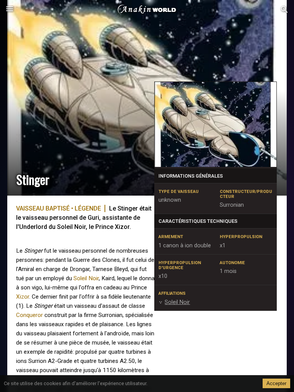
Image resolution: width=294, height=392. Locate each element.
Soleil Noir (86, 278)
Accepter (276, 383)
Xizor (22, 296)
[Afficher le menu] (9, 9)
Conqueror (29, 315)
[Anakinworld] (147, 9)
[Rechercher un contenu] (284, 10)
